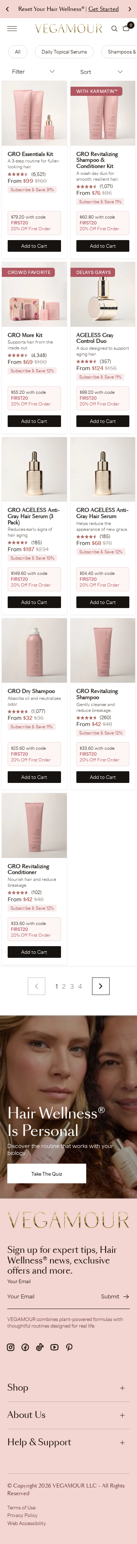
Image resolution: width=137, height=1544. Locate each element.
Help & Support (39, 1442)
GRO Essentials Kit (30, 154)
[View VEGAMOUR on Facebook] (25, 1347)
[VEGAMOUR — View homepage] (68, 28)
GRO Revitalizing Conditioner (28, 869)
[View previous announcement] (7, 9)
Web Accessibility (26, 1523)
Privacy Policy (22, 1515)
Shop (17, 1388)
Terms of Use (21, 1507)
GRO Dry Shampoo (31, 691)
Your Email (19, 1281)
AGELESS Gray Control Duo (95, 338)
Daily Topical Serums (64, 52)
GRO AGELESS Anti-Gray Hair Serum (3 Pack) (34, 516)
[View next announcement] (129, 9)
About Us (26, 1415)
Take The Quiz (46, 1174)
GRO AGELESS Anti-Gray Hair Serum (102, 513)
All (17, 52)
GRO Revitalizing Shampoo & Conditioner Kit (97, 160)
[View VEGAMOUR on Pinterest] (69, 1347)
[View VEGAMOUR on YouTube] (54, 1347)
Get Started (103, 9)
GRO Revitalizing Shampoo (97, 694)
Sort (85, 71)
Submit (110, 1296)
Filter (18, 71)
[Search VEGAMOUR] (114, 29)
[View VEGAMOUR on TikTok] (40, 1347)
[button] (126, 28)
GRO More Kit (25, 335)
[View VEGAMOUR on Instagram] (10, 1347)
